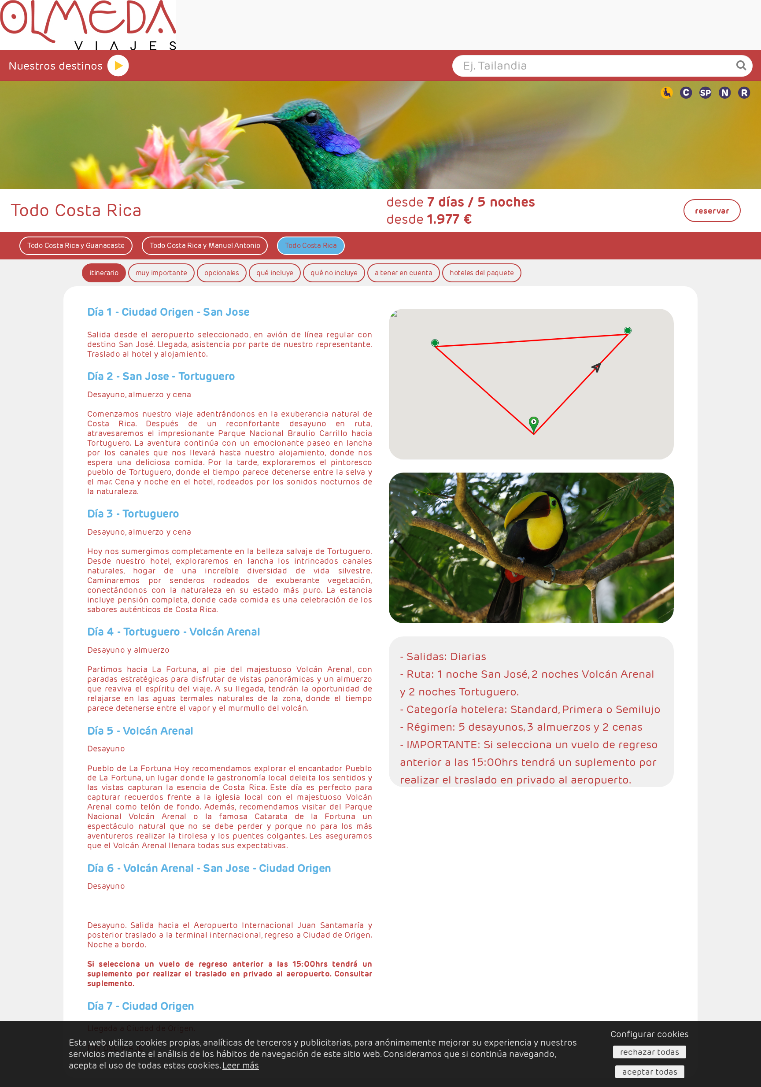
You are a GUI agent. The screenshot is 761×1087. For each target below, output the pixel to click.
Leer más (240, 1065)
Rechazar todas (649, 1051)
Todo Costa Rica (310, 245)
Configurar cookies (649, 1034)
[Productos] (118, 65)
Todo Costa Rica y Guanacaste (76, 245)
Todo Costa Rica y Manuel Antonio (205, 245)
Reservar (712, 210)
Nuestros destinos (55, 65)
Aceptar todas (649, 1071)
